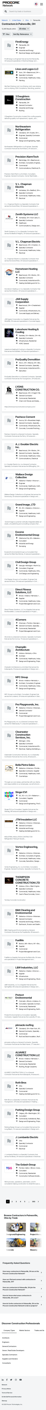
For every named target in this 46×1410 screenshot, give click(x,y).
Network (8, 5)
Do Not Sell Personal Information (11, 1397)
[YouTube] (20, 1380)
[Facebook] (6, 1380)
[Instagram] (16, 1380)
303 (33, 1201)
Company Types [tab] (9, 1330)
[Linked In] (3, 1380)
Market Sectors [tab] (24, 1330)
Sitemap (4, 1401)
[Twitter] (11, 1380)
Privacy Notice (6, 1389)
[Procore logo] (11, 2)
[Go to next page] (38, 1201)
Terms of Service (7, 1393)
